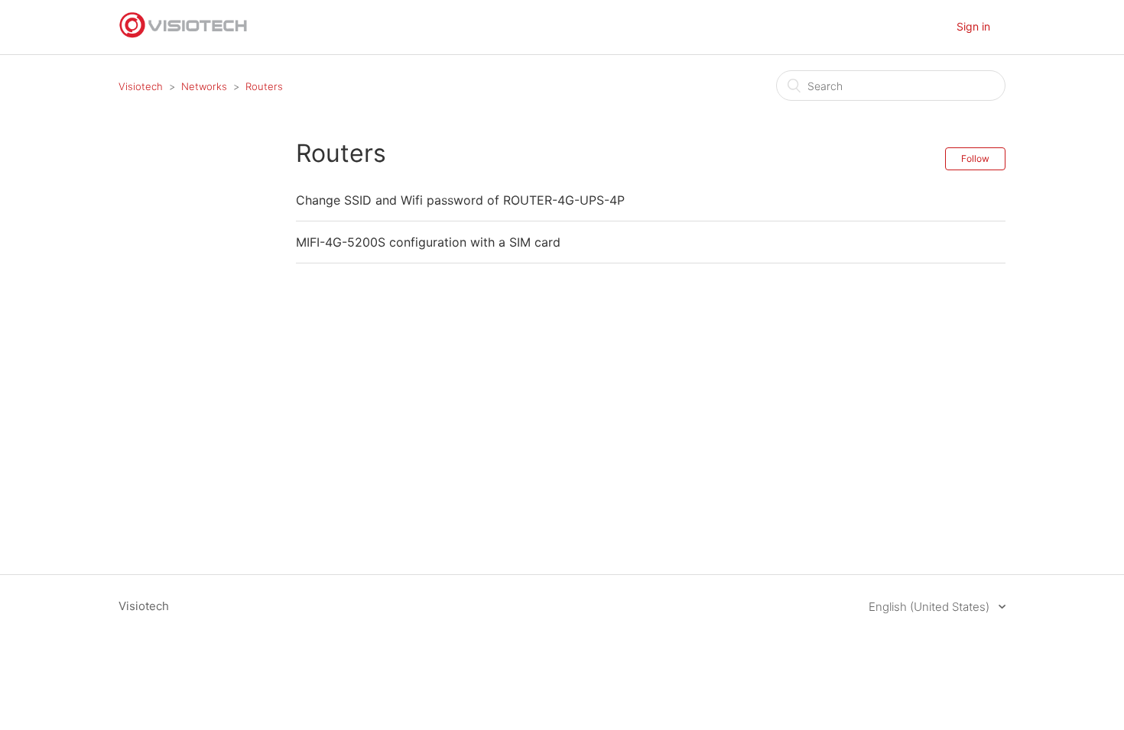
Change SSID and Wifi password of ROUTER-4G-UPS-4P (460, 200)
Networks (204, 86)
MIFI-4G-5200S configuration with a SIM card (428, 242)
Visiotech (141, 86)
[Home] (184, 34)
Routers (264, 86)
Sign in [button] (973, 26)
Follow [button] (975, 158)
